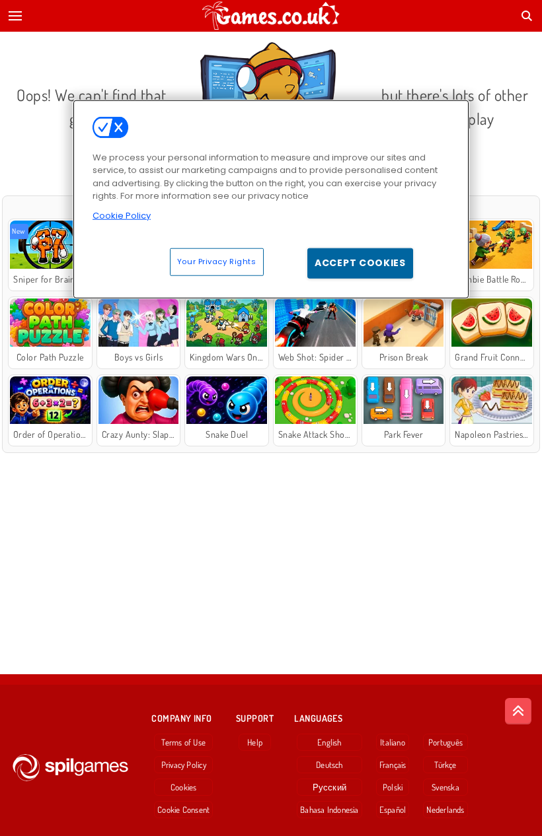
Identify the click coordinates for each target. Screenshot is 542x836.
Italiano (392, 742)
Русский (330, 787)
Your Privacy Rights (216, 261)
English (329, 742)
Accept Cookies (360, 262)
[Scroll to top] (518, 711)
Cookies (184, 787)
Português (445, 742)
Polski (393, 787)
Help (254, 742)
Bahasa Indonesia (329, 809)
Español (392, 809)
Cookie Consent (183, 809)
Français (392, 764)
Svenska (445, 787)
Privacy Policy (183, 764)
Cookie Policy (122, 215)
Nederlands (445, 809)
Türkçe (445, 764)
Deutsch (329, 764)
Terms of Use (183, 742)
